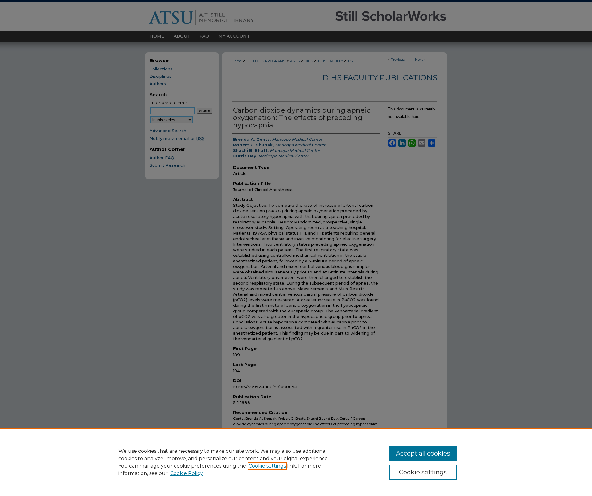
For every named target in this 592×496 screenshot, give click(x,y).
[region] (296, 462)
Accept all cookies (423, 453)
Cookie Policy (186, 473)
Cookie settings (267, 466)
